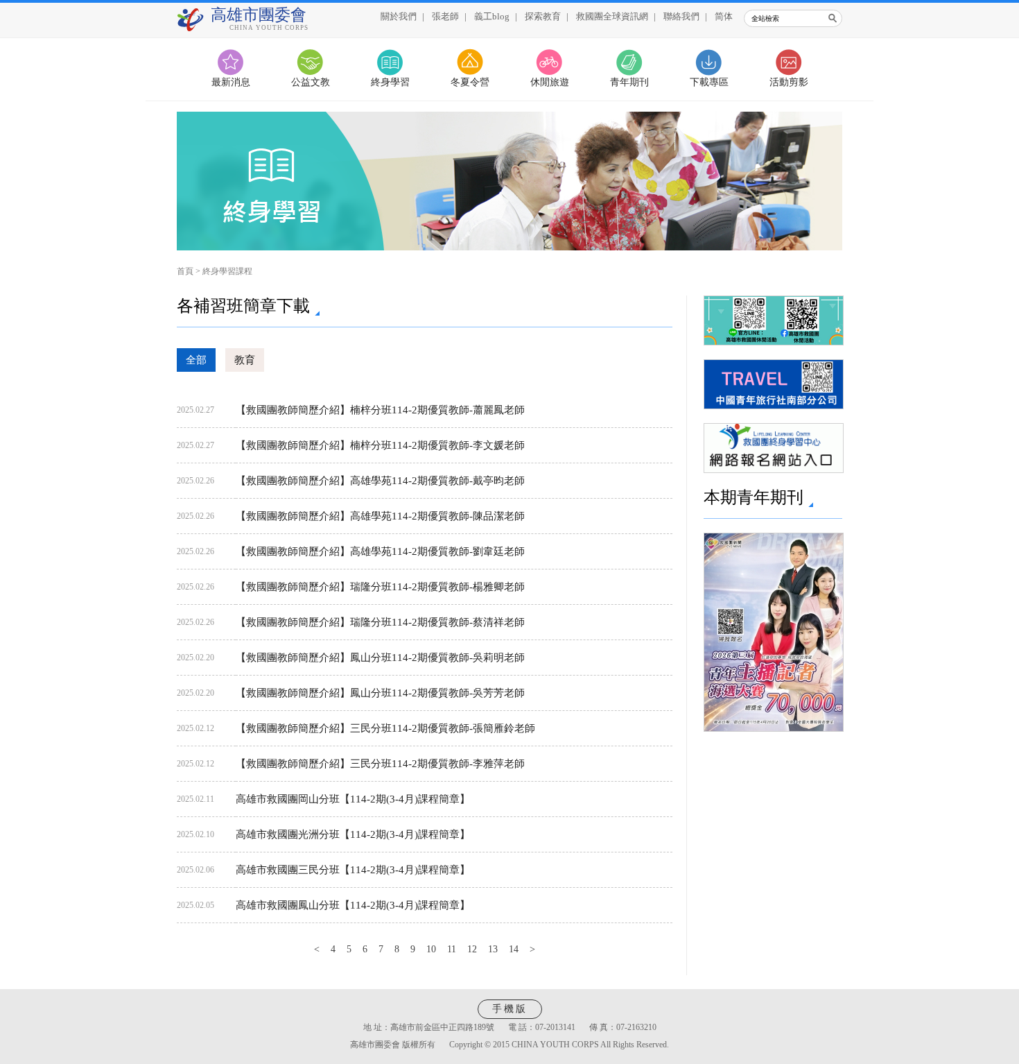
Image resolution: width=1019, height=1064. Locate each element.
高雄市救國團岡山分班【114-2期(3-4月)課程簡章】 (353, 799)
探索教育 (543, 16)
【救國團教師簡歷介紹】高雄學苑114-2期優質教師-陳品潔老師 (380, 516)
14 (514, 949)
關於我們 (399, 16)
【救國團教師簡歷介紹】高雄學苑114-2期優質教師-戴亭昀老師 (380, 480)
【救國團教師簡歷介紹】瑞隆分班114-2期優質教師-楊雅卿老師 (380, 586)
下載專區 (709, 82)
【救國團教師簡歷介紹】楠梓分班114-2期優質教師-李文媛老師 (380, 445)
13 (493, 949)
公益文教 (310, 82)
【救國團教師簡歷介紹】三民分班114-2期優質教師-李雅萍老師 (380, 763)
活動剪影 (788, 82)
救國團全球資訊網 (612, 16)
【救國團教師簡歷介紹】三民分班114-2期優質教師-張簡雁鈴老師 (385, 728)
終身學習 (390, 82)
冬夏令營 (470, 82)
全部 (196, 360)
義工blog (491, 16)
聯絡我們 (681, 16)
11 (451, 949)
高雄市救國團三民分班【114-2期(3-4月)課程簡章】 (353, 869)
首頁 (185, 271)
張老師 (445, 16)
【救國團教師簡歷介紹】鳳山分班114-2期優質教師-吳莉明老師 (380, 657)
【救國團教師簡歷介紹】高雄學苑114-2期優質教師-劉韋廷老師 (380, 551)
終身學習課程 (227, 271)
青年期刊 (629, 82)
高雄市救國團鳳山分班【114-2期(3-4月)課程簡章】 (353, 905)
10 (431, 949)
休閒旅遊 (549, 82)
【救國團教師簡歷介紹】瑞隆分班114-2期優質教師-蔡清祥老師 (380, 622)
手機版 (510, 1009)
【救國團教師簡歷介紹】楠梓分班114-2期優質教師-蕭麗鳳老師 (380, 409)
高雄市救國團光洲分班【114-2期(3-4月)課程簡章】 (353, 834)
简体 (724, 16)
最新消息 (230, 82)
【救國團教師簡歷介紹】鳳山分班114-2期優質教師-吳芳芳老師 (380, 692)
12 (472, 949)
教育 (244, 360)
